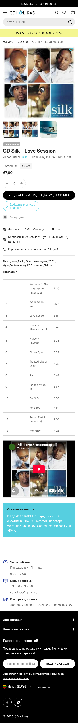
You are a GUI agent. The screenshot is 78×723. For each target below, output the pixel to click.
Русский (41, 687)
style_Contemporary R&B (18, 265)
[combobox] (39, 22)
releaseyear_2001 (44, 261)
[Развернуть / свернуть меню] (5, 12)
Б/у (28, 165)
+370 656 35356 (21, 586)
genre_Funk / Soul (21, 261)
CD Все (23, 41)
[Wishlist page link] (64, 12)
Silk (24, 157)
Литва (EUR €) (18, 686)
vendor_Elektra (43, 265)
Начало (8, 41)
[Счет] (61, 12)
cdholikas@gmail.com (25, 592)
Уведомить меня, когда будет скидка (39, 195)
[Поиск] (70, 22)
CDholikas (21, 716)
